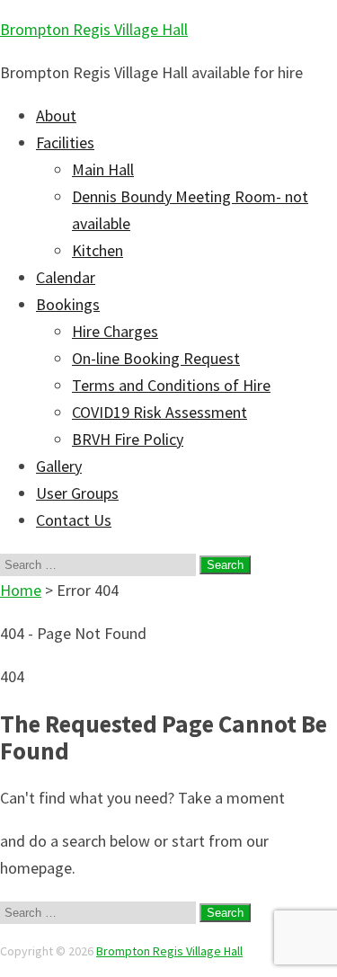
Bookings (68, 304)
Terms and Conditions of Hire (171, 385)
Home (20, 590)
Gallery (59, 466)
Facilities (65, 142)
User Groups (77, 493)
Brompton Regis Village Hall (94, 29)
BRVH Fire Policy (127, 439)
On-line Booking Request (156, 358)
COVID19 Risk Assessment (159, 412)
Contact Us (73, 520)
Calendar (65, 277)
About (56, 115)
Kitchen (97, 250)
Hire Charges (115, 331)
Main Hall (103, 169)
